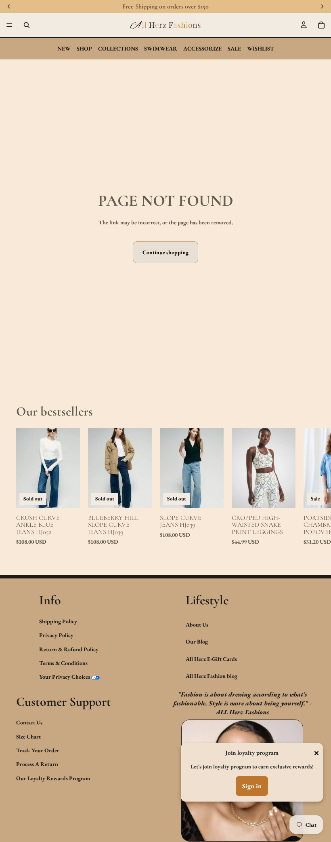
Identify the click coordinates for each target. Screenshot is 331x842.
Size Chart (28, 736)
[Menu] (9, 25)
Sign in (252, 786)
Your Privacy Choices (64, 676)
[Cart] (321, 25)
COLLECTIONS (118, 48)
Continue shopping (165, 252)
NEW (64, 48)
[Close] (316, 753)
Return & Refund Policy (68, 648)
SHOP (84, 48)
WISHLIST (260, 48)
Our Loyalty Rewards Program (53, 778)
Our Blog (197, 641)
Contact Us (29, 722)
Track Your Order (37, 750)
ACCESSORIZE (202, 48)
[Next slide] (306, 487)
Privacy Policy (56, 635)
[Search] (27, 25)
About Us (197, 624)
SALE (234, 48)
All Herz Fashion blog (211, 676)
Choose (289, 495)
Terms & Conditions (63, 663)
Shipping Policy (58, 621)
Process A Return (37, 764)
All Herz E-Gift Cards (211, 658)
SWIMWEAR (160, 48)
